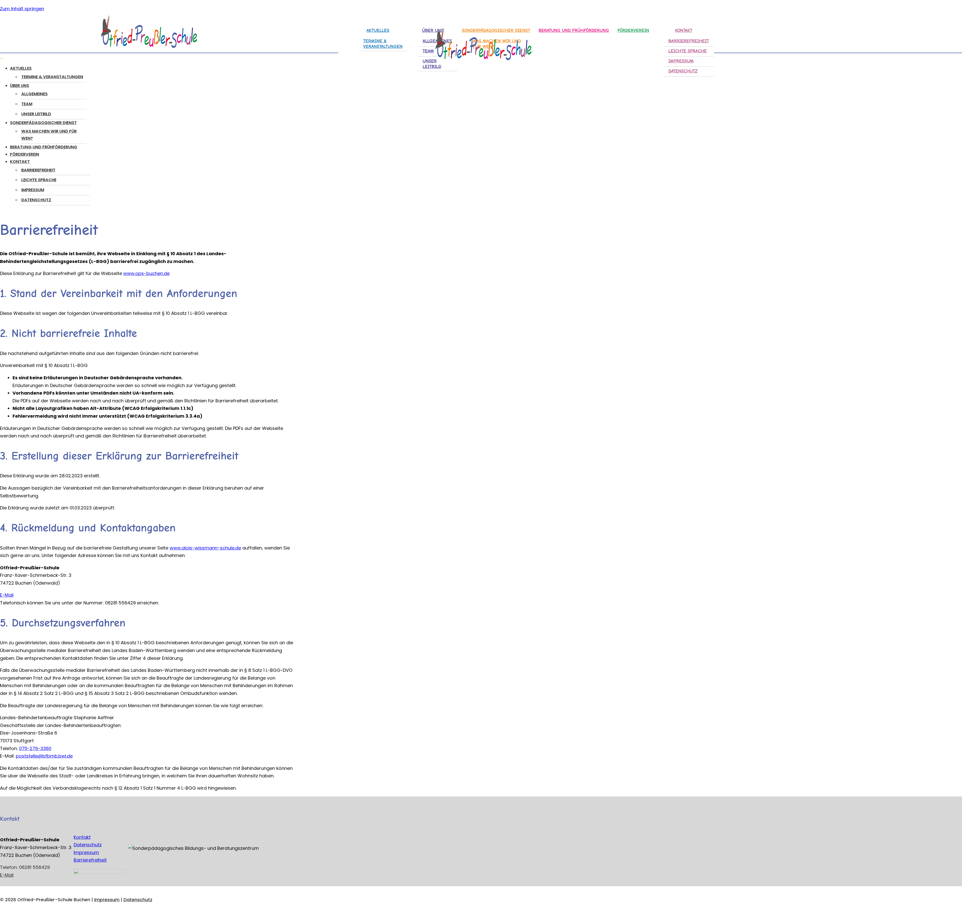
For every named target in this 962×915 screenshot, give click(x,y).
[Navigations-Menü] (1, 58)
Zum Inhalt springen (22, 9)
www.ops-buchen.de (146, 273)
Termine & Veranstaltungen (52, 77)
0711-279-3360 (35, 748)
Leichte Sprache (687, 51)
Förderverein (633, 30)
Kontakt (82, 837)
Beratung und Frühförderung (43, 147)
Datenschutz (682, 71)
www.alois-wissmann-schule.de (205, 548)
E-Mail (7, 595)
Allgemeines (34, 94)
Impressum (681, 61)
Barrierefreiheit (688, 41)
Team (26, 104)
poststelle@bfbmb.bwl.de (44, 756)
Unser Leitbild (36, 114)
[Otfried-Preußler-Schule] (146, 33)
